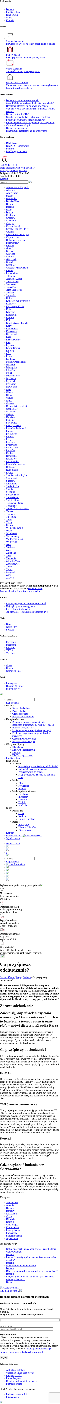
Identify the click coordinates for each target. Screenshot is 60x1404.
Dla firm (16, 752)
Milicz (9, 373)
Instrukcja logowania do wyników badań (38, 766)
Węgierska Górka (14, 528)
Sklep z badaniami (21, 708)
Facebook (23, 794)
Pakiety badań (19, 711)
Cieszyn (10, 223)
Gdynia (9, 251)
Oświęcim (11, 411)
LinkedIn (22, 799)
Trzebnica (11, 516)
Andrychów (12, 193)
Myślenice (11, 378)
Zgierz (9, 569)
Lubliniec (10, 359)
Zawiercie (11, 558)
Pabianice (11, 420)
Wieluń (9, 530)
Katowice (11, 303)
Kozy (9, 325)
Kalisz (9, 298)
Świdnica (10, 492)
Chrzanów (11, 220)
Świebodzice (12, 494)
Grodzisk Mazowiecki (17, 267)
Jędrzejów (11, 287)
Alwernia (10, 190)
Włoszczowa (12, 536)
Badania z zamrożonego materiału (28, 722)
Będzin (9, 195)
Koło (8, 320)
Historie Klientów (27, 827)
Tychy (9, 522)
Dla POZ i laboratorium (23, 749)
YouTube (22, 805)
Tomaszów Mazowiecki (17, 508)
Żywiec (10, 577)
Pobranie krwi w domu (11, 591)
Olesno (9, 395)
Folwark (10, 245)
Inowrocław (12, 273)
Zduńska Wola (13, 561)
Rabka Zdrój (12, 447)
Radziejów (11, 458)
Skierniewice (12, 478)
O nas (9, 17)
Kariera (22, 816)
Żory (8, 575)
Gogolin (10, 262)
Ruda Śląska (12, 469)
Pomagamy (23, 824)
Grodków (11, 265)
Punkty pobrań (13, 12)
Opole (9, 400)
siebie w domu (35, 588)
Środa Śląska (12, 486)
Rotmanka (11, 467)
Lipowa (10, 350)
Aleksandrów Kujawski (17, 187)
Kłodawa (10, 312)
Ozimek (10, 414)
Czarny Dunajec (14, 226)
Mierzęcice (11, 367)
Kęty (8, 309)
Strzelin (10, 489)
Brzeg (9, 209)
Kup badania (12, 702)
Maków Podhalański (16, 361)
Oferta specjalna (20, 713)
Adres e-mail (7, 1326)
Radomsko (11, 456)
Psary (9, 439)
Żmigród (10, 572)
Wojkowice (11, 541)
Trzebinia (10, 514)
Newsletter (23, 785)
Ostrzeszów (12, 409)
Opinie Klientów (26, 819)
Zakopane (11, 552)
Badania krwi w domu (23, 716)
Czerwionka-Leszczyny (17, 234)
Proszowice (11, 433)
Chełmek (10, 215)
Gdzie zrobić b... (10, 1287)
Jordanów (11, 295)
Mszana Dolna (13, 375)
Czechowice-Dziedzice (17, 229)
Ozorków (10, 417)
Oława (9, 392)
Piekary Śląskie (13, 425)
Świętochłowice (14, 500)
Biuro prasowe (25, 830)
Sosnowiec (11, 483)
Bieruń (9, 204)
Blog (20, 783)
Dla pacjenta (12, 15)
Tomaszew (11, 505)
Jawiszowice (12, 281)
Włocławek (11, 533)
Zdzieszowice (13, 564)
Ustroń (9, 525)
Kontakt (10, 20)
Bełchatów (11, 198)
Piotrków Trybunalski (16, 428)
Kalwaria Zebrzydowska (18, 301)
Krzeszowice (12, 334)
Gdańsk (10, 248)
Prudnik (10, 436)
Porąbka (10, 431)
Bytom (9, 212)
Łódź (8, 353)
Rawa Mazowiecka (15, 464)
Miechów (10, 364)
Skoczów (10, 480)
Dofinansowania (14, 835)
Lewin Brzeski (13, 348)
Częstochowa (12, 237)
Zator (8, 555)
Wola (8, 544)
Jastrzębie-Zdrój (14, 278)
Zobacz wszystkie (31, 591)
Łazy (8, 342)
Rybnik (9, 472)
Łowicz (10, 356)
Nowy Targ (11, 386)
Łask (8, 337)
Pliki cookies (12, 1397)
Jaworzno (11, 284)
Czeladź (10, 231)
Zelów (9, 566)
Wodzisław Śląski (14, 539)
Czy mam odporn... (9, 1290)
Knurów (10, 317)
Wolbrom (10, 547)
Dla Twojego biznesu (22, 755)
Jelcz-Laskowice (14, 289)
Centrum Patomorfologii (24, 738)
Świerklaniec (12, 497)
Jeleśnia (10, 292)
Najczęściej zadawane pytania (33, 769)
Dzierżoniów (12, 242)
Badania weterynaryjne (23, 741)
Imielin (9, 270)
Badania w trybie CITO (23, 727)
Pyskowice (11, 444)
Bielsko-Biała (12, 201)
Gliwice (10, 256)
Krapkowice (12, 328)
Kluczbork (11, 314)
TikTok (22, 802)
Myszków (11, 384)
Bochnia (10, 206)
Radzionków (12, 461)
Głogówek (11, 259)
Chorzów (10, 218)
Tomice (9, 511)
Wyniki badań (13, 838)
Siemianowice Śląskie (16, 475)
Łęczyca (10, 345)
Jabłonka (10, 276)
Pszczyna (10, 442)
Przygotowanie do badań (30, 772)
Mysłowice (11, 381)
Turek (9, 519)
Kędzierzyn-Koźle (15, 306)
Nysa (8, 389)
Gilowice (10, 254)
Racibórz (10, 450)
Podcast (22, 788)
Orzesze (10, 403)
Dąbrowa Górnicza (15, 240)
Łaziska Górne (13, 339)
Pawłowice (11, 422)
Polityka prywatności (16, 1394)
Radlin (9, 453)
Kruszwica (11, 331)
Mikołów (10, 370)
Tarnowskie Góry (14, 503)
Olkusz (9, 397)
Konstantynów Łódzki (17, 323)
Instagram (23, 796)
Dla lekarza (17, 747)
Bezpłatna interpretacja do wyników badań (33, 725)
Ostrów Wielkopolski (16, 406)
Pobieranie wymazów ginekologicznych (31, 730)
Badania (10, 9)
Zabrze (9, 550)
